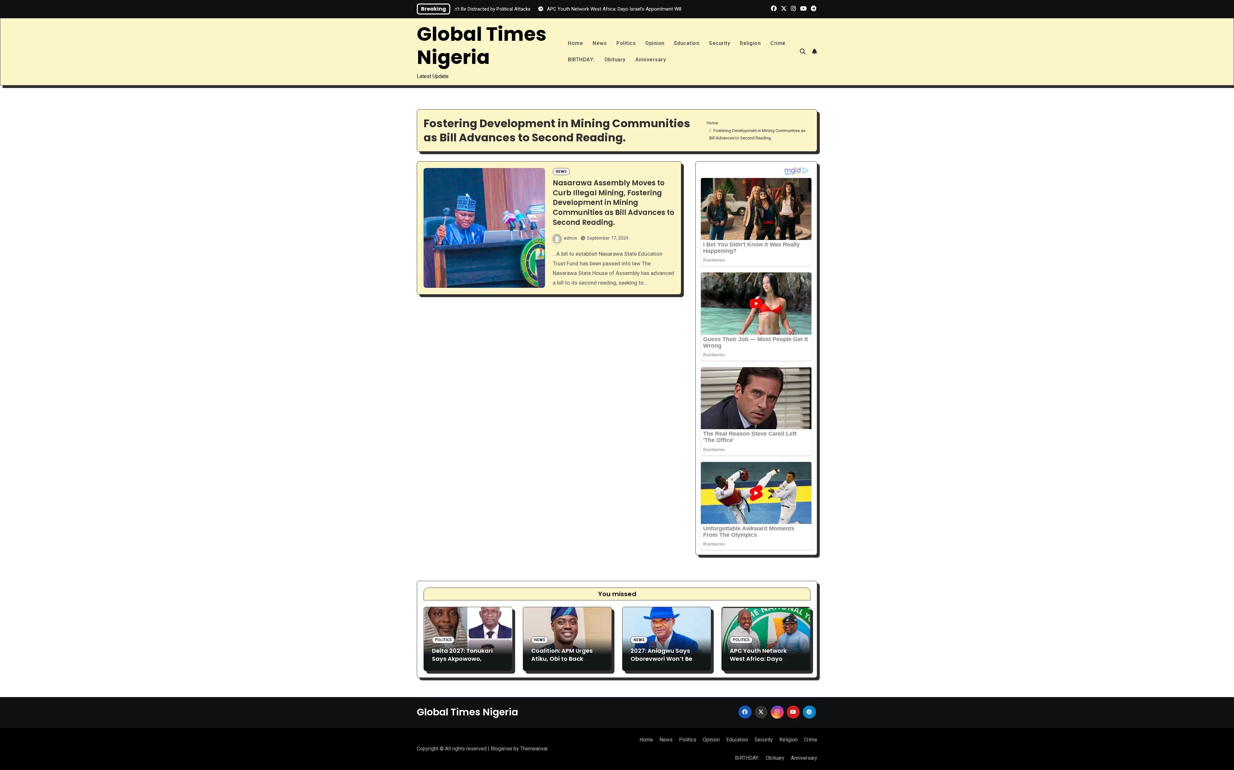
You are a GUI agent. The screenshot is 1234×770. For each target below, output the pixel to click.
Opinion (655, 43)
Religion (750, 43)
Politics (626, 43)
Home (575, 43)
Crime (778, 43)
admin (570, 238)
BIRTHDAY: (581, 60)
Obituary (615, 60)
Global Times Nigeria (482, 46)
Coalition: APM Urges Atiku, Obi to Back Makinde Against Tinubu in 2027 (562, 663)
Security (719, 43)
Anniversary (650, 60)
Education (687, 43)
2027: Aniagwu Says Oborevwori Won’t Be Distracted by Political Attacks (663, 663)
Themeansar (534, 749)
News (600, 43)
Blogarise (501, 749)
